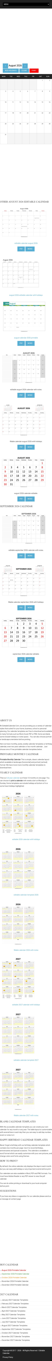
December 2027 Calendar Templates (16, 1340)
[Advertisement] (26, 36)
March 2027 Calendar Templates (14, 1307)
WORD (30, 249)
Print (34, 71)
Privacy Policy (8, 1357)
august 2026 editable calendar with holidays (26, 295)
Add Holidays (11, 71)
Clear (24, 71)
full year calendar (13, 778)
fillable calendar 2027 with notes (26, 1115)
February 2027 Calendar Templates (15, 1304)
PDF (21, 249)
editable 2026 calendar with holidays (26, 839)
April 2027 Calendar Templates (13, 1311)
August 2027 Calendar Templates (14, 1326)
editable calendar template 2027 (26, 1060)
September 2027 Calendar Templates (16, 1329)
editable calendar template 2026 (26, 895)
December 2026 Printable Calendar (15, 1285)
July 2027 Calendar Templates (13, 1322)
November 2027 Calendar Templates (16, 1336)
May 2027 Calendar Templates (13, 1315)
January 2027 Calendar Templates (15, 1300)
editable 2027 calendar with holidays (26, 1005)
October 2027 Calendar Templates (15, 1333)
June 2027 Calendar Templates (14, 1318)
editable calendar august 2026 (26, 243)
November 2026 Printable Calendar (15, 1281)
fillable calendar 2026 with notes (26, 950)
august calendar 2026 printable (26, 338)
